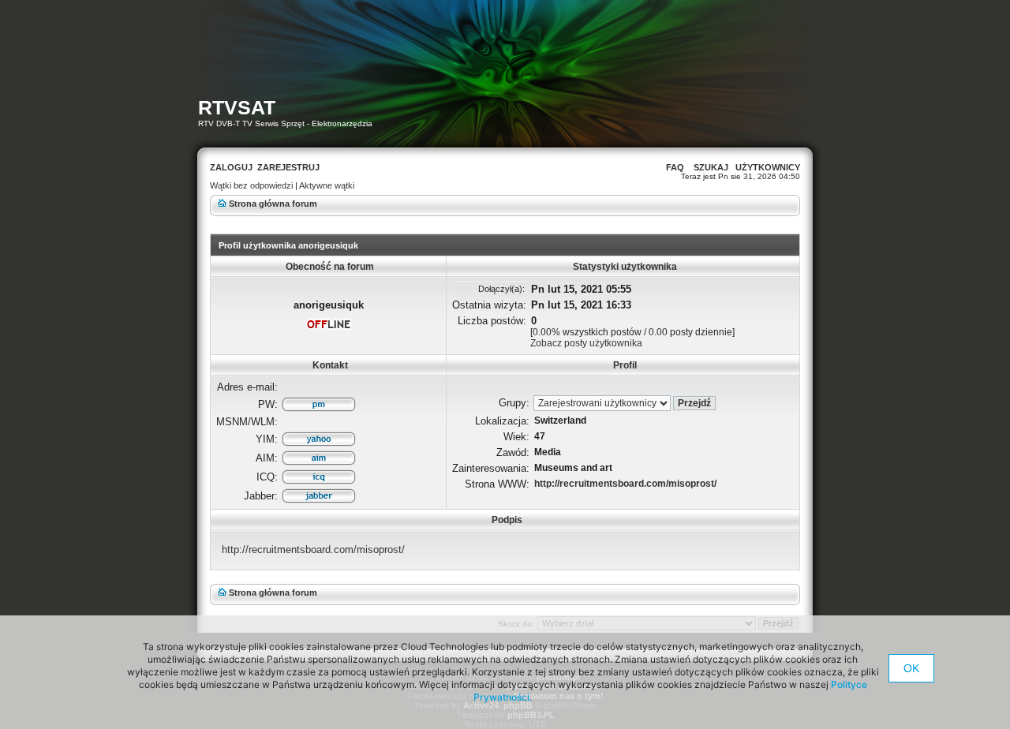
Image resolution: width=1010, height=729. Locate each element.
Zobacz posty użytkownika (586, 343)
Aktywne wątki (326, 185)
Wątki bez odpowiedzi (251, 185)
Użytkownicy (767, 167)
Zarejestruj (288, 167)
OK (911, 668)
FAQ (675, 167)
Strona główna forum (273, 203)
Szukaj (711, 167)
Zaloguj (231, 167)
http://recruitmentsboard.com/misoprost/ (625, 483)
